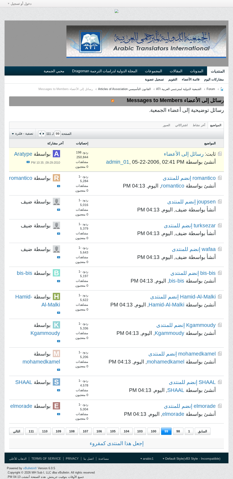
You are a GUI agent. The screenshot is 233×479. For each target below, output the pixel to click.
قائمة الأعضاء (191, 79)
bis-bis (176, 281)
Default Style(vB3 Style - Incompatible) (192, 458)
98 (178, 431)
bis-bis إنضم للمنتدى (193, 273)
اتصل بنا (89, 458)
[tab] (216, 125)
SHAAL (175, 390)
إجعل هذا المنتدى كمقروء (117, 443)
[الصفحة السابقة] (43, 134)
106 (99, 431)
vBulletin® (30, 468)
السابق (202, 431)
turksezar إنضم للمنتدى (190, 225)
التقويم (172, 79)
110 (45, 431)
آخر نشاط (199, 125)
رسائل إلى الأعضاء (184, 154)
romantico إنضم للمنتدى (189, 178)
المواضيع (215, 125)
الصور (166, 125)
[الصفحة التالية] (40, 134)
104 (126, 431)
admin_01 (117, 162)
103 (140, 431)
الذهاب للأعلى (18, 458)
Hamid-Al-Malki (166, 305)
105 (113, 431)
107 (85, 431)
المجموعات (153, 71)
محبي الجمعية (54, 71)
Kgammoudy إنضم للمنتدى (186, 325)
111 (31, 431)
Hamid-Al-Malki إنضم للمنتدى (183, 297)
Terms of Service (46, 458)
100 (153, 431)
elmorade (173, 414)
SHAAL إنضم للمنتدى (192, 382)
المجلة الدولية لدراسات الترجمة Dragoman (104, 71)
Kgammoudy (169, 333)
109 (58, 431)
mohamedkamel (165, 362)
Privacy (72, 458)
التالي (16, 431)
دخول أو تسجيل (21, 3)
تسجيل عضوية (154, 79)
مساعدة (104, 458)
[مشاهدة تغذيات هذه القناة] (112, 100)
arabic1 (148, 458)
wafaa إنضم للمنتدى (194, 249)
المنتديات (218, 71)
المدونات (196, 71)
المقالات (176, 71)
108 (72, 431)
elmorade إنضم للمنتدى (190, 406)
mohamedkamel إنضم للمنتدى (182, 354)
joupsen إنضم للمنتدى (191, 202)
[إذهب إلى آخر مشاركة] (28, 162)
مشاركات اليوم (214, 79)
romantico (172, 186)
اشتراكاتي (181, 125)
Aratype (23, 154)
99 (166, 431)
